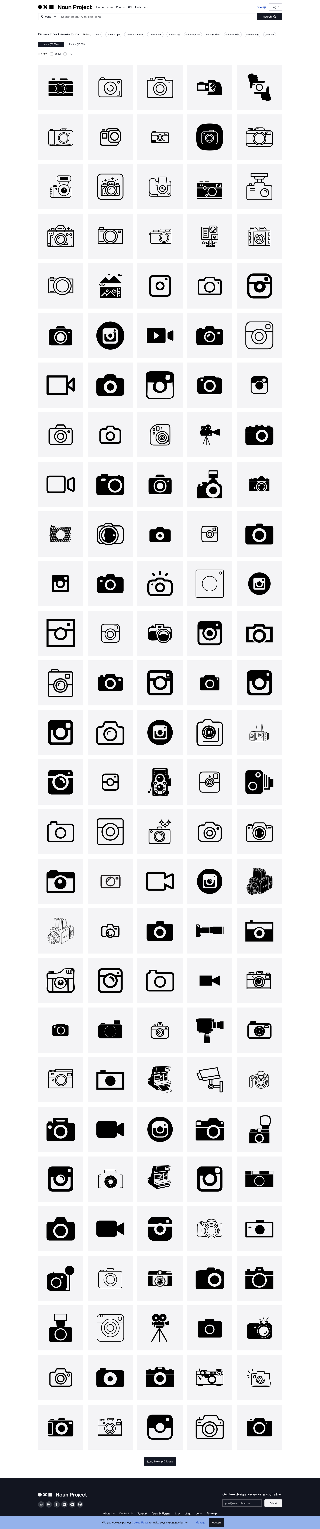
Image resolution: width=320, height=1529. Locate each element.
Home (100, 7)
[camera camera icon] (60, 87)
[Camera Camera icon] (110, 87)
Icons (110, 7)
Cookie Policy (140, 1522)
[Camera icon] (209, 87)
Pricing (261, 7)
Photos (120, 7)
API (129, 7)
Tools (138, 7)
